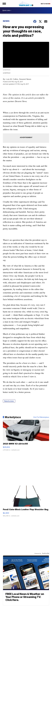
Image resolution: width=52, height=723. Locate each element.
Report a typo (9, 401)
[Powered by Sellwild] (45, 553)
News (6, 21)
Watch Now (45, 3)
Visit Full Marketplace (41, 417)
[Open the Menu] (4, 4)
